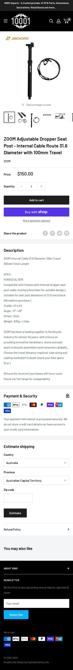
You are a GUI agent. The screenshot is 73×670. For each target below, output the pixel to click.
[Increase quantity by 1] (41, 186)
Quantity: (9, 186)
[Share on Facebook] (45, 233)
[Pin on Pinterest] (52, 233)
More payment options (36, 220)
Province (9, 472)
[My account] (58, 21)
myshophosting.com (38, 662)
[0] (66, 21)
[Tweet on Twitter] (59, 233)
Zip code (9, 489)
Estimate (15, 513)
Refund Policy (12, 529)
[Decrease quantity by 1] (21, 186)
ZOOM (7, 161)
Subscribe (16, 614)
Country (8, 454)
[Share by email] (66, 233)
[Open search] (51, 21)
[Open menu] (5, 20)
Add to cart (36, 200)
